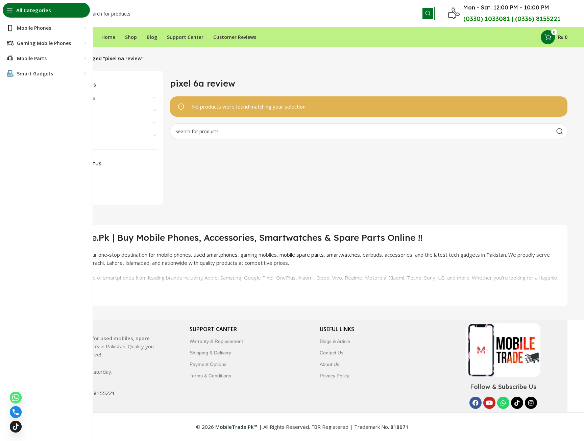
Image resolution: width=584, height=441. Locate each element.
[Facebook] (475, 403)
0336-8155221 (97, 393)
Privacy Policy (334, 375)
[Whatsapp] (503, 403)
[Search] (427, 13)
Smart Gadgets (59, 135)
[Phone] (16, 412)
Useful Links (337, 329)
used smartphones (216, 254)
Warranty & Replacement (216, 341)
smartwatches (343, 254)
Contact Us (331, 352)
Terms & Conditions (210, 375)
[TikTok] (16, 427)
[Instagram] (531, 403)
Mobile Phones (59, 122)
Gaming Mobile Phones (68, 97)
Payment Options (208, 364)
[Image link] (503, 349)
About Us (329, 364)
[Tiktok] (517, 403)
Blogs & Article (335, 341)
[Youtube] (489, 403)
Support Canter (213, 329)
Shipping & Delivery (210, 352)
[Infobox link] (95, 340)
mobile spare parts (301, 254)
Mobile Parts (57, 110)
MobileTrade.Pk (178, 285)
